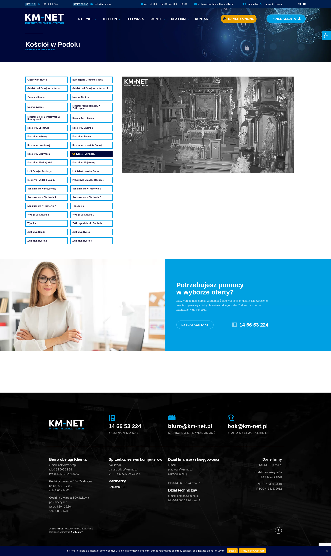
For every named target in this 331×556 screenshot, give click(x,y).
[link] (326, 35)
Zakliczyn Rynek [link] (81, 232)
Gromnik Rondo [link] (35, 97)
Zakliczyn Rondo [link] (36, 232)
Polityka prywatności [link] (252, 550)
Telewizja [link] (135, 19)
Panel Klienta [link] (284, 19)
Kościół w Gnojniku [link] (82, 128)
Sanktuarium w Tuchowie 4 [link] (41, 206)
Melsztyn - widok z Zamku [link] (41, 180)
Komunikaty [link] (253, 4)
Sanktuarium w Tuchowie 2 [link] (41, 197)
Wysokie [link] (31, 223)
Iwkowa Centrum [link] (81, 97)
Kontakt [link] (202, 19)
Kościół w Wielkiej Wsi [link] (39, 162)
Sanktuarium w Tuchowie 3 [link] (86, 197)
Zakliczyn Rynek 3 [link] (82, 241)
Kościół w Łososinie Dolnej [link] (87, 145)
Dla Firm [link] (179, 19)
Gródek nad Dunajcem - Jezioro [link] (44, 88)
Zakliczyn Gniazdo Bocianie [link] (87, 223)
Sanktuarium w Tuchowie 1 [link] (86, 189)
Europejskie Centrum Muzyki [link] (87, 80)
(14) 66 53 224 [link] (49, 4)
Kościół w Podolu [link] (85, 154)
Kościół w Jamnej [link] (81, 136)
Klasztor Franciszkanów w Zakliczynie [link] (86, 107)
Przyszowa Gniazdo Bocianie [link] (88, 180)
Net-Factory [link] (77, 532)
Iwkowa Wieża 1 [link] (35, 107)
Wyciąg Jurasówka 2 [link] (83, 215)
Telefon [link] (110, 19)
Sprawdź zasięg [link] (273, 4)
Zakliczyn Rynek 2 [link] (37, 241)
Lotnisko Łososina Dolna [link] (85, 171)
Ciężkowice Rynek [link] (37, 80)
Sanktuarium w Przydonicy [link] (41, 189)
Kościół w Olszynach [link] (38, 154)
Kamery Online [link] (241, 19)
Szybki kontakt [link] (195, 324)
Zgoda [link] (232, 550)
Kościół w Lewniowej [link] (38, 145)
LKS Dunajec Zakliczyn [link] (39, 171)
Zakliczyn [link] (229, 4)
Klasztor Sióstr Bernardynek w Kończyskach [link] (43, 118)
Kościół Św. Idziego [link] (83, 118)
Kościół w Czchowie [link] (38, 128)
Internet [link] (85, 19)
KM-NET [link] (156, 19)
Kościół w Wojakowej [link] (83, 162)
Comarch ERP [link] (117, 486)
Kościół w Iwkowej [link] (37, 136)
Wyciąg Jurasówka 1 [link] (38, 215)
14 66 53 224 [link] (253, 325)
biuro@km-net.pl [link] (190, 426)
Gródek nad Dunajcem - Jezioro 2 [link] (90, 88)
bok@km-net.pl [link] (102, 4)
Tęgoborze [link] (78, 206)
